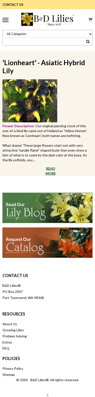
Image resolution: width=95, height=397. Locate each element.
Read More (51, 170)
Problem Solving (14, 336)
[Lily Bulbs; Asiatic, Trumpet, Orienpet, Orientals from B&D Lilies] (47, 19)
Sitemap (8, 374)
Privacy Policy (12, 368)
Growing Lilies (13, 330)
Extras (7, 342)
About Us (9, 324)
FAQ (5, 348)
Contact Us (12, 5)
